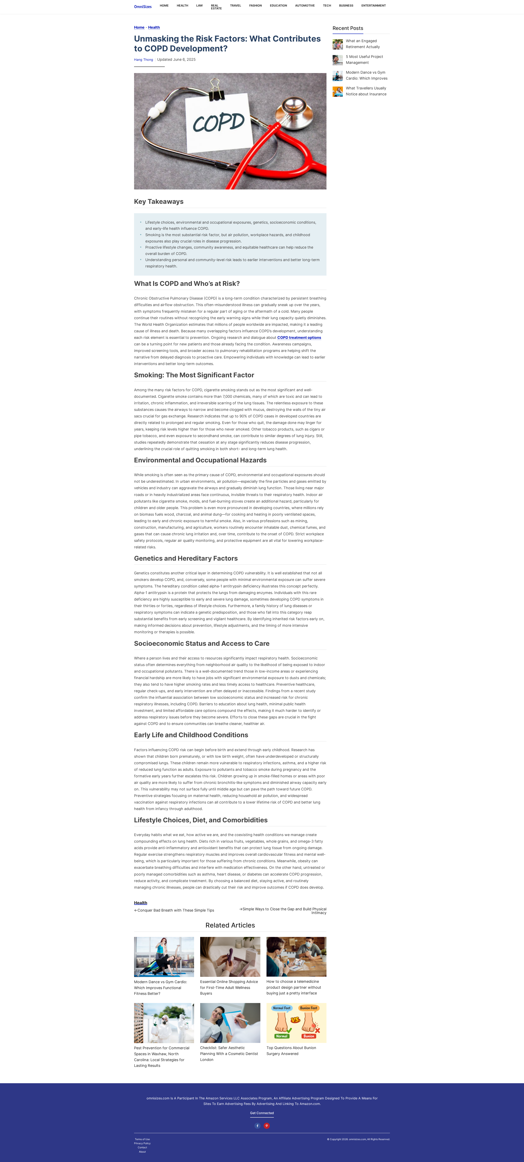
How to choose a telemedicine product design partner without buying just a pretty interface (294, 987)
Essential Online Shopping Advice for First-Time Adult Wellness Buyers (229, 987)
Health (182, 5)
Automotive (305, 5)
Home (164, 5)
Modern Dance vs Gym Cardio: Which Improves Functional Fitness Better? (160, 988)
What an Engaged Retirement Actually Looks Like (363, 47)
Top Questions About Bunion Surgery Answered (291, 1051)
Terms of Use (142, 1139)
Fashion (255, 5)
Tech (327, 5)
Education (278, 5)
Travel (235, 5)
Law (199, 5)
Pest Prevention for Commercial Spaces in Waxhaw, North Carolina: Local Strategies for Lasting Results (161, 1057)
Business (346, 5)
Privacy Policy (142, 1143)
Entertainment (373, 5)
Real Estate (216, 7)
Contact (142, 1147)
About (142, 1152)
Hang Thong (143, 59)
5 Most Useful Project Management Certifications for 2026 (366, 62)
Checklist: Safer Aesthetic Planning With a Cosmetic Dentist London (229, 1054)
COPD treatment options (299, 337)
